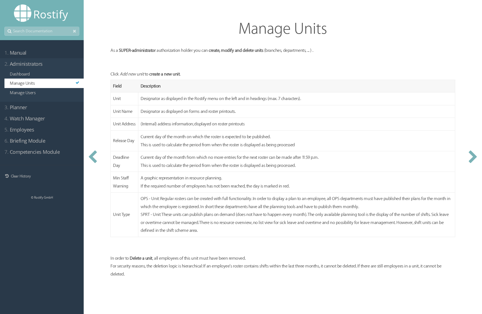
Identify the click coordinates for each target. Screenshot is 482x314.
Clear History (20, 176)
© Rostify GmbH (42, 198)
